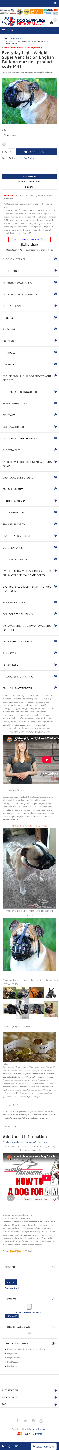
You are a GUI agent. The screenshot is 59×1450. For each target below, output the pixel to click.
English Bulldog (15, 38)
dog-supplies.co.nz (37, 1429)
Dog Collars (12, 1353)
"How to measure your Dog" (29, 239)
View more (11, 1316)
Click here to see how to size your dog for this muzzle (25, 1142)
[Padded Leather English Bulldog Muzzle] (29, 867)
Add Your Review (27, 158)
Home (6, 38)
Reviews (29, 187)
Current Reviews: (9, 158)
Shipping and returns (29, 181)
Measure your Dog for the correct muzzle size (26, 1349)
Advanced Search (12, 1288)
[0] (52, 24)
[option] (29, 101)
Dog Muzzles (12, 1361)
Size (4, 130)
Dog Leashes (12, 1366)
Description (29, 176)
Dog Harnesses (13, 1357)
